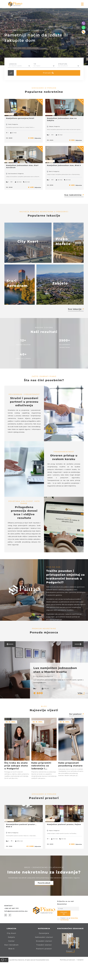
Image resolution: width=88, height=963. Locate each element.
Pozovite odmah (44, 883)
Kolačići (81, 960)
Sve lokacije (75, 309)
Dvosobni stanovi (44, 941)
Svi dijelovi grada (15, 65)
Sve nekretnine (73, 195)
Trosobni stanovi (44, 945)
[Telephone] (83, 32)
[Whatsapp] (83, 27)
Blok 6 (11, 949)
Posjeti (69, 951)
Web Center (45, 960)
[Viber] (83, 23)
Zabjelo (11, 937)
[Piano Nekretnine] (15, 4)
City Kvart (11, 933)
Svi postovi (75, 714)
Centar (11, 941)
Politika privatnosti (67, 960)
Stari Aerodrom (11, 945)
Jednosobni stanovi (44, 937)
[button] (10, 644)
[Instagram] (5, 915)
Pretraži (47, 73)
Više (80, 693)
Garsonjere (44, 933)
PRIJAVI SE (63, 913)
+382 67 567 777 (11, 908)
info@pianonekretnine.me (16, 911)
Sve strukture (63, 65)
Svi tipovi (37, 65)
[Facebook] (10, 915)
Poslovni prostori (44, 949)
